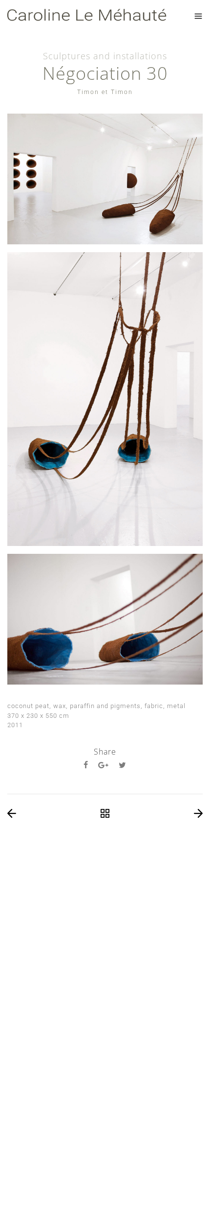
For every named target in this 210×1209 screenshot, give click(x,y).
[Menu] (198, 16)
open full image (105, 179)
